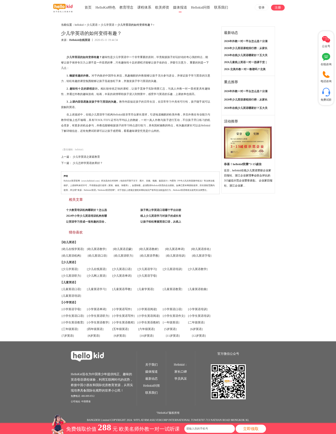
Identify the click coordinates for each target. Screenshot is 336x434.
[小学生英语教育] (73, 322)
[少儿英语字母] (147, 275)
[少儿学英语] (70, 269)
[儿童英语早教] (122, 289)
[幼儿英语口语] (97, 255)
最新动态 (151, 378)
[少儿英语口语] (122, 269)
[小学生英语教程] (123, 322)
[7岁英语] (68, 335)
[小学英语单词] (96, 309)
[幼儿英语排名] (201, 249)
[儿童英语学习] (96, 289)
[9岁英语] (120, 335)
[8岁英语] (94, 335)
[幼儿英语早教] (149, 255)
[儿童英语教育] (172, 289)
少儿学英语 (107, 24)
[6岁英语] (196, 329)
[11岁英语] (173, 335)
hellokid (79, 24)
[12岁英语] (199, 335)
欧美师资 (162, 7)
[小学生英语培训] (199, 315)
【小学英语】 (69, 302)
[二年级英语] (196, 322)
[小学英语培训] (197, 309)
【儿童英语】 (69, 282)
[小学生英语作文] (174, 315)
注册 (278, 7)
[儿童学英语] (145, 289)
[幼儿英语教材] (148, 249)
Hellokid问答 (200, 7)
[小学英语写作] (122, 309)
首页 (88, 7)
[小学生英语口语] (73, 315)
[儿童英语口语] (71, 289)
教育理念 (126, 7)
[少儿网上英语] (96, 275)
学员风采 (180, 378)
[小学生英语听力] (98, 315)
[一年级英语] (171, 322)
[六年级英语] (146, 329)
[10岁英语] (147, 335)
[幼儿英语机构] (71, 255)
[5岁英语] (170, 329)
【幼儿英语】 (69, 242)
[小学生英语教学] (98, 322)
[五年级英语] (120, 329)
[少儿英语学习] (147, 269)
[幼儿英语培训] (175, 255)
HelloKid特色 (105, 7)
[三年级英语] (70, 329)
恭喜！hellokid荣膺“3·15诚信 (243, 164)
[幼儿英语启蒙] (122, 249)
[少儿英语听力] (71, 275)
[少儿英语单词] (122, 275)
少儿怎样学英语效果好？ (88, 163)
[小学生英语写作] (123, 315)
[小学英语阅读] (147, 309)
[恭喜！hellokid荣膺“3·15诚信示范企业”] (248, 142)
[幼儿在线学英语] (73, 249)
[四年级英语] (95, 329)
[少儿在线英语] (96, 269)
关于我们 (151, 364)
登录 (261, 7)
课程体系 (144, 7)
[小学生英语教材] (148, 322)
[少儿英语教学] (197, 269)
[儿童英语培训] (71, 295)
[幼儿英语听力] (123, 255)
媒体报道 (180, 7)
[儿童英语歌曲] (197, 289)
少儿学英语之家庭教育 (86, 156)
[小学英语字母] (71, 309)
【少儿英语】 (69, 262)
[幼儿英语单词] (175, 249)
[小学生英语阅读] (148, 315)
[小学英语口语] (172, 309)
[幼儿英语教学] (96, 249)
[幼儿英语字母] (201, 255)
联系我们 (221, 7)
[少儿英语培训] (172, 269)
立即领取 (251, 429)
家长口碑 (180, 371)
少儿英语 (92, 24)
